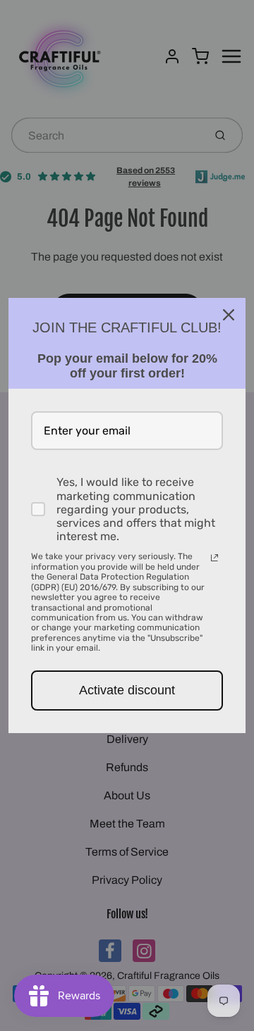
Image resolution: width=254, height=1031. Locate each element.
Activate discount (127, 690)
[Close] (229, 315)
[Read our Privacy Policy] (214, 557)
